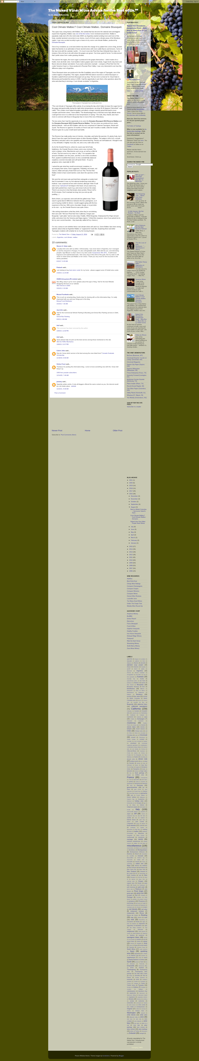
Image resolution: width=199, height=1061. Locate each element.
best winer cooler (75, 270)
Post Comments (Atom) (68, 435)
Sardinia (132, 935)
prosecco (132, 901)
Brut (143, 702)
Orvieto (139, 883)
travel (137, 979)
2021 (131, 480)
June (133, 529)
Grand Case (137, 791)
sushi (139, 957)
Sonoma (131, 947)
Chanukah (129, 720)
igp (144, 803)
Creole (128, 753)
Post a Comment (60, 393)
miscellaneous (134, 845)
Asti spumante (130, 676)
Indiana (142, 805)
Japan (128, 814)
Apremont (129, 670)
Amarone (136, 667)
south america (143, 949)
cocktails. (129, 741)
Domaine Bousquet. (58, 42)
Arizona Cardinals (140, 672)
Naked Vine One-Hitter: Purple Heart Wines (138, 522)
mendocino (141, 837)
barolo (143, 682)
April (132, 535)
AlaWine (129, 578)
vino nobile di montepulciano (136, 1007)
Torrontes (137, 975)
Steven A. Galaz (62, 246)
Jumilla (129, 817)
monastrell (144, 848)
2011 (131, 557)
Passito (135, 885)
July (132, 526)
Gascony (144, 783)
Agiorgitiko (129, 661)
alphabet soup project (135, 665)
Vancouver (142, 993)
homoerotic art (130, 803)
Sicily (145, 943)
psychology (130, 903)
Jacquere (142, 811)
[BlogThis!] (97, 235)
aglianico (137, 661)
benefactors (131, 688)
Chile (129, 731)
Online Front (61, 364)
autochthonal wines (132, 680)
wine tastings (143, 1029)
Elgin (132, 767)
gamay (131, 781)
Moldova (138, 848)
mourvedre (129, 859)
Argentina (60, 237)
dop (144, 763)
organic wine (131, 883)
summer (143, 955)
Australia (140, 677)
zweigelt (141, 1033)
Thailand (141, 967)
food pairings (139, 773)
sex (144, 939)
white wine (143, 1015)
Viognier (129, 1009)
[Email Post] (91, 234)
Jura (136, 817)
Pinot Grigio (138, 891)
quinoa (136, 905)
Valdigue (141, 989)
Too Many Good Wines (134, 601)
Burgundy (130, 704)
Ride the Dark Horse (133, 641)
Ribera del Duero (132, 915)
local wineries (131, 825)
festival (136, 771)
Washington (131, 1013)
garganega (129, 783)
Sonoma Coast (141, 947)
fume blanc (144, 779)
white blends (131, 1015)
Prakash (59, 267)
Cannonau (144, 713)
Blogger (121, 1056)
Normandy (142, 873)
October (134, 501)
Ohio (145, 875)
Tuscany (141, 985)
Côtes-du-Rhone (140, 335)
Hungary (139, 803)
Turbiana (136, 983)
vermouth (138, 1003)
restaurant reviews (137, 911)
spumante (137, 953)
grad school (137, 789)
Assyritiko (138, 674)
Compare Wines (132, 593)
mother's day (141, 857)
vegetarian (132, 997)
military (135, 843)
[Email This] (96, 235)
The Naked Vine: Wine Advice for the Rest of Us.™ (93, 10)
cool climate (68, 237)
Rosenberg (142, 919)
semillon (138, 939)
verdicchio (141, 1001)
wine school (131, 1029)
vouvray (143, 1008)
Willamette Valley (133, 1017)
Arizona (129, 672)
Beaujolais (140, 684)
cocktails (142, 739)
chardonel (140, 720)
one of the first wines (83, 34)
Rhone (142, 913)
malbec (75, 237)
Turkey (143, 983)
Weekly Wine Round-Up (135, 606)
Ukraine (129, 987)
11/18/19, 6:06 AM (63, 358)
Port (136, 895)
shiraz (145, 941)
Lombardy (132, 827)
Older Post (117, 430)
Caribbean (132, 715)
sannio (128, 933)
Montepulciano (142, 850)
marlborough (130, 837)
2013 (131, 552)
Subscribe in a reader (134, 406)
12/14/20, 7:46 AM (63, 375)
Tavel (141, 962)
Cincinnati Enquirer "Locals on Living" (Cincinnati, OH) (137, 358)
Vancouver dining (131, 995)
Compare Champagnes (134, 586)
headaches (141, 799)
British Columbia (135, 698)
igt (127, 805)
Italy (138, 809)
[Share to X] (99, 235)
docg (145, 761)
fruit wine (136, 779)
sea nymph (131, 939)
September (135, 504)
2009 (131, 563)
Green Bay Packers (134, 793)
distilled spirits (134, 761)
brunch (139, 700)
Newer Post (57, 430)
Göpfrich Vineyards (133, 628)
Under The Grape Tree (134, 603)
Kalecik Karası (131, 819)
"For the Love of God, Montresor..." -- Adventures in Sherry (140, 246)
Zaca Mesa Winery (133, 648)
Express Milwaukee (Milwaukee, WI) (133, 369)
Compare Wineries (133, 591)
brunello (136, 702)
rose (145, 917)
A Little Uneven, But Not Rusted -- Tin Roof (136, 212)
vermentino (130, 1003)
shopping (139, 943)
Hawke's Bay (130, 799)
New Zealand (131, 871)
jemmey (59, 381)
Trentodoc (142, 981)
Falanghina (136, 769)
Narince (137, 865)
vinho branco (132, 1004)
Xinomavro (144, 1031)
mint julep (142, 843)
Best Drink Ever (132, 581)
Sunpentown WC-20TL (99, 253)
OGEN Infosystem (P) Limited (67, 279)
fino (130, 773)
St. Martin (144, 953)
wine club (138, 1019)
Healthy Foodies (132, 631)
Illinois (133, 805)
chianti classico (140, 729)
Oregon (140, 881)
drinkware (129, 765)
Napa (128, 865)
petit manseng (131, 887)
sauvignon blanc (133, 937)
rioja (132, 917)
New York (142, 869)
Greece (145, 791)
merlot (140, 839)
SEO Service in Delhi (63, 285)
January (134, 543)
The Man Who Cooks (140, 973)
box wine (137, 696)
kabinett (143, 817)
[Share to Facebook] (101, 235)
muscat (137, 861)
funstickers (106, 1056)
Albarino (136, 663)
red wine (144, 909)
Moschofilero (130, 857)
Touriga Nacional (139, 977)
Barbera (136, 682)
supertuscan (131, 957)
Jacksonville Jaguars (132, 811)
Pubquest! (130, 638)
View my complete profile (135, 91)
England (137, 767)
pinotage (129, 895)
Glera (128, 789)
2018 (131, 488)
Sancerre (140, 929)
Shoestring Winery (133, 643)
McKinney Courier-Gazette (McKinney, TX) (135, 380)
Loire (145, 825)
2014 (131, 549)
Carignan (142, 715)
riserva (139, 917)
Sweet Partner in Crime (136, 959)
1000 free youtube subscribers (67, 372)
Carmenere (130, 717)
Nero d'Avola (132, 867)
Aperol (135, 668)
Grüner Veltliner (131, 797)
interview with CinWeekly (137, 115)
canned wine (135, 713)
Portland (143, 895)
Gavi (131, 785)
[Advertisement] (87, 413)
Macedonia (129, 829)
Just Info (60, 310)
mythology (129, 863)
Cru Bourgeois (137, 755)
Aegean (137, 659)
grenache (144, 793)
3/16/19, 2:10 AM (62, 288)
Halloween (142, 797)
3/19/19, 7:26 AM (62, 304)
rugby (143, 921)
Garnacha (137, 783)
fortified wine (139, 775)
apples (142, 668)
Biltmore (142, 688)
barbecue (129, 682)
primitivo (135, 899)
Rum (128, 923)
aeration (143, 659)
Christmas (130, 735)
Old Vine (140, 877)
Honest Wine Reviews (134, 596)
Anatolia (143, 667)
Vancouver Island (142, 995)
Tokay (130, 975)
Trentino (136, 981)
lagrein (128, 821)
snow (130, 945)
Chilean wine (139, 731)
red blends (133, 909)
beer (143, 686)
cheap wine (136, 725)
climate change (131, 739)
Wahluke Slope (139, 1010)
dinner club (142, 759)
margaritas (129, 835)
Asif (58, 325)
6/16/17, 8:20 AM (62, 261)
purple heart (130, 905)
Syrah (129, 962)
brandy (145, 696)
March (133, 537)
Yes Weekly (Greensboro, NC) (137, 397)
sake (145, 925)
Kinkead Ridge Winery (134, 636)
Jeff (135, 814)
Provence (142, 901)
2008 (131, 565)
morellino (132, 855)
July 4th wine (141, 815)
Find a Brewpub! (132, 623)
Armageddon (130, 674)
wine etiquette (137, 1021)
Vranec (129, 1010)
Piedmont (138, 889)
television (132, 963)
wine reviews (141, 1027)
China (130, 733)
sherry (139, 941)
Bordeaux (139, 694)
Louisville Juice (132, 598)
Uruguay (143, 987)
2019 (131, 485)
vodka (137, 1008)
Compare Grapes (132, 588)
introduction (140, 109)
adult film (129, 659)
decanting (142, 757)
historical (129, 801)
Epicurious (130, 621)
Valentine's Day (142, 991)
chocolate (142, 733)
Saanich (134, 923)
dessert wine (131, 759)
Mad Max (137, 829)
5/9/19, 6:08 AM (62, 319)
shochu (132, 943)
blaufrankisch (130, 692)
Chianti (129, 729)
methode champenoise (133, 841)
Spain (132, 951)
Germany (140, 785)
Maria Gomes (140, 835)
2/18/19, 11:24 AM (63, 273)
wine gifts (136, 1023)
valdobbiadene (131, 991)
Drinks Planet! (131, 618)
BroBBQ (129, 616)
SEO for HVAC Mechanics (65, 342)
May (132, 532)
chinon (136, 733)
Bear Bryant (130, 684)
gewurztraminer (132, 787)
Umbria (135, 987)
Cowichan (142, 751)
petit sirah (141, 887)
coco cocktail (137, 741)
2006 (131, 571)
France (130, 777)
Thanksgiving (131, 969)
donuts (138, 763)
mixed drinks (130, 848)
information (142, 807)
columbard (133, 743)
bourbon (129, 696)
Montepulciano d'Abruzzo (137, 852)
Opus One (142, 879)
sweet (145, 957)
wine (142, 1017)
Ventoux (139, 999)
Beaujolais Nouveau (133, 686)
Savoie (145, 937)
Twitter (129, 146)
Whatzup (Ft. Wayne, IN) (135, 395)
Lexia (137, 823)
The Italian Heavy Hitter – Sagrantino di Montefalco (141, 264)
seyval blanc (130, 941)
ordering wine (131, 881)
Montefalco (132, 850)
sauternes (141, 935)
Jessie (143, 813)
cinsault (133, 737)
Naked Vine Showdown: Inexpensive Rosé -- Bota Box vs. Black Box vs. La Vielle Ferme (141, 318)
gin (143, 787)
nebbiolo (144, 865)
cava (145, 717)
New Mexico (141, 867)
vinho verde (141, 1005)
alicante (143, 663)
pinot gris (130, 893)
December (134, 496)
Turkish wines (131, 985)
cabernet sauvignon (139, 706)
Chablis (132, 719)
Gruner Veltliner (140, 795)
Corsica (143, 749)
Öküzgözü (133, 877)
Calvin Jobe (61, 350)
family (143, 769)
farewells (129, 771)
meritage (130, 839)
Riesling (144, 915)
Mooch (137, 854)
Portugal (129, 897)
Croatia (129, 755)
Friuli (130, 779)
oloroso (133, 879)
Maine (130, 831)
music (143, 861)
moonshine (144, 854)
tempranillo (130, 966)
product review (143, 899)
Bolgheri (129, 694)
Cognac (145, 741)
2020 (131, 483)
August (133, 507)
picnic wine (130, 889)
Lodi (141, 825)
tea (146, 961)
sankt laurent (141, 931)
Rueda (138, 921)
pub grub (138, 903)
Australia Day (131, 678)
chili (146, 731)
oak (140, 875)
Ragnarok (142, 905)
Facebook (130, 144)
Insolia (128, 809)
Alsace (129, 667)
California (136, 708)
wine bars (129, 1019)
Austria (142, 679)
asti (144, 674)
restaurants (130, 913)
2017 (131, 491)
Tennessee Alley (143, 965)
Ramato (139, 907)
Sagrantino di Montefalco (134, 925)
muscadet (129, 861)
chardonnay (131, 723)
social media (143, 945)
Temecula (141, 963)
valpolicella (132, 993)
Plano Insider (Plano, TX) (135, 383)
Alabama (129, 663)
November (134, 499)
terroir (132, 967)
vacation (129, 989)
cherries (142, 727)
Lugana (142, 827)
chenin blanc (131, 727)
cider (136, 735)
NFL (136, 873)
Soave (136, 945)
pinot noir (140, 893)
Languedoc (130, 823)
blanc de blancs (140, 690)
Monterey (129, 854)
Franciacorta (144, 777)
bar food (142, 681)
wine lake (136, 1025)
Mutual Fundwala (63, 294)
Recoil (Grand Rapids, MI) (135, 386)
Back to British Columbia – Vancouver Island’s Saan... (138, 511)
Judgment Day (131, 815)
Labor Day (142, 819)
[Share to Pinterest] (103, 235)
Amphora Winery (132, 613)
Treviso (129, 983)
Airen (143, 661)
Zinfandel (132, 1033)
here (142, 140)
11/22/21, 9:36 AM (63, 389)
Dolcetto (131, 763)
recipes (145, 907)
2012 (131, 554)
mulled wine (140, 859)
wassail (143, 1013)
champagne (141, 719)
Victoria (145, 1003)
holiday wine (139, 801)
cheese (143, 725)
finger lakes (143, 771)
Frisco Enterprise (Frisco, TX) (136, 373)
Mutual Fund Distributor (64, 301)
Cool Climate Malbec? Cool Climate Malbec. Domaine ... (138, 517)
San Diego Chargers (136, 927)
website (73, 386)
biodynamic (130, 690)
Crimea (143, 753)
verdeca (145, 999)
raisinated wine (131, 907)
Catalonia (139, 717)
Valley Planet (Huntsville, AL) (136, 392)
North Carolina (131, 875)
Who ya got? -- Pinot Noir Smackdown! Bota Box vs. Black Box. (140, 178)
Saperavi (145, 933)
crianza (136, 753)
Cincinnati (143, 735)
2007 (131, 568)
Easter (136, 765)
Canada (136, 711)
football (128, 775)
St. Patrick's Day (133, 955)
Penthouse (142, 885)
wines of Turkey (134, 1031)
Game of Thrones (140, 781)
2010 (131, 560)
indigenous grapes (132, 807)
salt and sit (64, 186)
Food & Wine (131, 626)
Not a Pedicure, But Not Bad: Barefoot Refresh (141, 227)
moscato (140, 856)
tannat (136, 961)
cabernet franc (142, 704)
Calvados (129, 711)
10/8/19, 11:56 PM (63, 331)
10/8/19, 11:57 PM (63, 344)
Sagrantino (142, 923)
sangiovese (130, 931)
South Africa (131, 949)
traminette (130, 979)
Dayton (136, 757)
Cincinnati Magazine (133, 362)
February (134, 540)
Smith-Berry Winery (133, 646)
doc (141, 761)
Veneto (131, 999)
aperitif (128, 668)
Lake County (139, 821)
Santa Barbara (136, 933)
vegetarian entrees (142, 997)
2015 (131, 546)
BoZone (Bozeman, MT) (135, 355)
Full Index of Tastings (134, 126)
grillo (132, 795)
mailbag (145, 829)
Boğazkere (141, 692)
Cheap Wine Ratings (133, 583)
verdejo (132, 1001)
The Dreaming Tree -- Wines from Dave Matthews (140, 196)
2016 (131, 493)
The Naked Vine (134, 79)
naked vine (139, 863)
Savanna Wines (140, 279)
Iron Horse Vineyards (134, 633)
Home (87, 430)
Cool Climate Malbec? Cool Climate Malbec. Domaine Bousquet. (140, 298)
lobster (143, 823)
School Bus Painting (63, 316)
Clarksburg (142, 737)
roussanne (130, 921)
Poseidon (139, 897)
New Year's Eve (131, 869)
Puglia (143, 903)
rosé (132, 919)
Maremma (141, 833)
